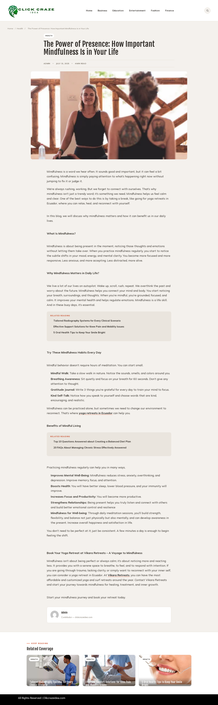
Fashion (155, 10)
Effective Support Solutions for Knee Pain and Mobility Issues (88, 326)
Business (102, 10)
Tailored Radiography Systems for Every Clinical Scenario (87, 320)
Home (89, 10)
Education (118, 10)
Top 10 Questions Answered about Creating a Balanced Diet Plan (92, 441)
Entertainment (137, 10)
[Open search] (207, 11)
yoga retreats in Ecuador (96, 413)
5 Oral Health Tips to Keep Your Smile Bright (79, 332)
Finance (169, 10)
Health (20, 28)
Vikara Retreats (118, 575)
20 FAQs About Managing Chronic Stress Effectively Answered (89, 447)
